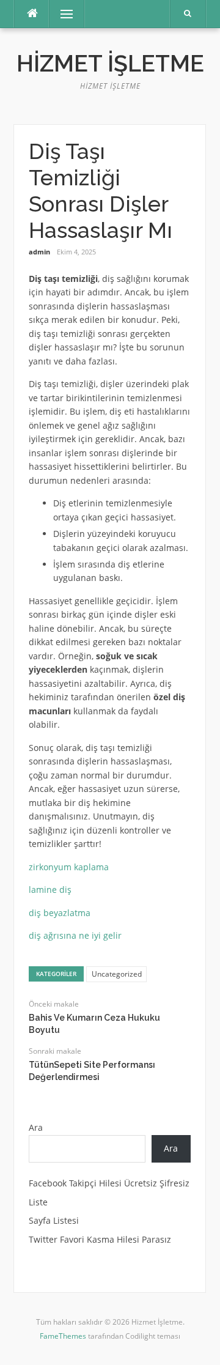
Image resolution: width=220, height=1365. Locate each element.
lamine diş (50, 889)
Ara (36, 1127)
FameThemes (63, 1336)
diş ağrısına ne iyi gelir (75, 935)
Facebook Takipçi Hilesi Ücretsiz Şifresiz (109, 1183)
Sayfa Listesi (54, 1220)
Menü (61, 14)
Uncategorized (117, 974)
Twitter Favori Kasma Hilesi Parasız (100, 1239)
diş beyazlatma (59, 913)
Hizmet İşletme (110, 63)
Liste (38, 1202)
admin (39, 251)
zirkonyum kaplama (69, 867)
